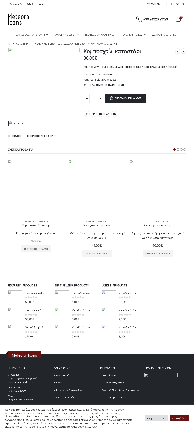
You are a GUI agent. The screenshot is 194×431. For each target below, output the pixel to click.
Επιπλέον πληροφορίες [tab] (41, 135)
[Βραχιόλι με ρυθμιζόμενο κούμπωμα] (62, 297)
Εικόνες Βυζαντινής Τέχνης (30, 34)
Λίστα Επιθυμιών (65, 397)
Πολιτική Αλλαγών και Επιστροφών (120, 389)
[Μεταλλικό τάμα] (109, 297)
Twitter (94, 114)
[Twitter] (177, 4)
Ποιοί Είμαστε (109, 375)
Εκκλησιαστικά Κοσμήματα (99, 34)
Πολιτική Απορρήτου (113, 382)
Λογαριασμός (16, 4)
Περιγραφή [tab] (14, 135)
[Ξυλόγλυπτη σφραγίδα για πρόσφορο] (15, 297)
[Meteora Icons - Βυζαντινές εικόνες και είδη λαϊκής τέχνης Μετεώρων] (18, 19)
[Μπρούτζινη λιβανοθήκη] (15, 332)
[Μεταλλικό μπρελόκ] (62, 315)
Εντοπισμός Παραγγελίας (69, 389)
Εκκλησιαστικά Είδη (133, 34)
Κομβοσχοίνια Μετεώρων (110, 84)
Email (114, 114)
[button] (174, 149)
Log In (41, 4)
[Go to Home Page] (9, 43)
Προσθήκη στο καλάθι (128, 98)
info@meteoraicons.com (20, 399)
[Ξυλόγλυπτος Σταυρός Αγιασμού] (15, 315)
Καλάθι (30, 4)
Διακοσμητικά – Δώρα (164, 34)
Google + (107, 114)
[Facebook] (171, 4)
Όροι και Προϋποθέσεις (114, 397)
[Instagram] (183, 4)
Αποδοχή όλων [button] (179, 418)
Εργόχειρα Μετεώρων (65, 34)
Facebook (87, 114)
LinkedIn (101, 114)
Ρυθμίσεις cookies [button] (156, 418)
